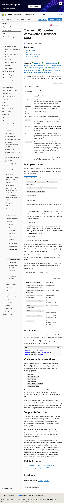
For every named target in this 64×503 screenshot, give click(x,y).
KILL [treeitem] (10, 236)
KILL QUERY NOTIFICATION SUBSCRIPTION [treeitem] (13, 241)
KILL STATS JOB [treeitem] (13, 247)
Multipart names (30, 50)
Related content (30, 59)
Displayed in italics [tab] (43, 178)
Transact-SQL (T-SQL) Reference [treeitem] (12, 170)
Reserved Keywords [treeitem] (14, 256)
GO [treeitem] (9, 281)
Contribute (31, 499)
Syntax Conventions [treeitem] (14, 259)
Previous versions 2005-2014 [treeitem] (11, 40)
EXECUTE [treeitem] (11, 224)
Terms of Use (5, 502)
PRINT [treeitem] (10, 227)
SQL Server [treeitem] (6, 34)
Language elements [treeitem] (12, 218)
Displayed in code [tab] (30, 178)
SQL (31, 25)
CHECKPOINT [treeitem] (12, 233)
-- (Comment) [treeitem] (12, 262)
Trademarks (14, 502)
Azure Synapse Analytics (53, 65)
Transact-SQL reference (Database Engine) (40, 465)
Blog (24, 499)
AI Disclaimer (5, 499)
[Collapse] (20, 23)
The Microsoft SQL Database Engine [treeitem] (12, 50)
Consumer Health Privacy (50, 499)
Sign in (60, 14)
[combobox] (11, 27)
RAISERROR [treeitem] (12, 230)
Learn (26, 25)
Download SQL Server (55, 19)
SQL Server (37, 25)
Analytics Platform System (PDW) (37, 68)
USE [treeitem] (10, 273)
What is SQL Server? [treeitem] (10, 46)
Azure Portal (42, 19)
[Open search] (55, 14)
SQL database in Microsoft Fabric (41, 72)
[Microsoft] (3, 15)
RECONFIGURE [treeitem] (13, 250)
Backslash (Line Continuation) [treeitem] (13, 277)
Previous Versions (16, 499)
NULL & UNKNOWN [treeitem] (14, 270)
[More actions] (61, 25)
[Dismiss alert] (60, 3)
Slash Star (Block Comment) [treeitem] (13, 266)
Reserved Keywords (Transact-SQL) (38, 468)
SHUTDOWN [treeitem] (12, 253)
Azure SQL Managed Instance (33, 65)
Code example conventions (33, 54)
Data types (29, 52)
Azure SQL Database (50, 63)
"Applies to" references (32, 57)
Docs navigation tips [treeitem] (9, 37)
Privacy (38, 499)
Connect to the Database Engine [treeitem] (11, 55)
